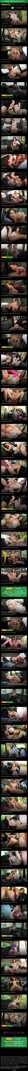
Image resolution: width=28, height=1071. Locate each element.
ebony (20, 1067)
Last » (22, 1032)
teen (26, 1067)
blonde (2, 1067)
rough (8, 1068)
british (2, 1068)
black (23, 1067)
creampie (14, 1067)
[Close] (26, 1)
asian (18, 1067)
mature (5, 1068)
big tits (25, 1066)
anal (20, 1066)
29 (18, 1032)
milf (22, 1066)
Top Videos (19, 7)
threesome (6, 1067)
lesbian (17, 1066)
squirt (10, 1067)
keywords (17, 1068)
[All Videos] (12, 8)
